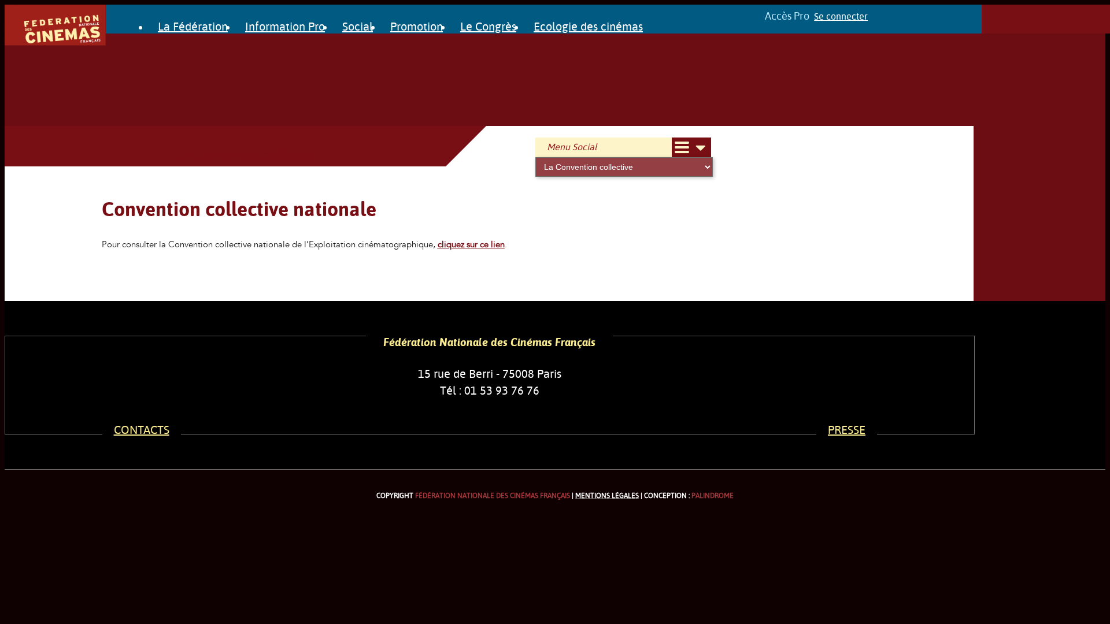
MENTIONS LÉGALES (607, 496)
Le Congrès (488, 26)
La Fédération (193, 26)
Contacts (141, 430)
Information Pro (285, 26)
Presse (846, 430)
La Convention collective (246, 155)
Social (357, 26)
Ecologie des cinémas (588, 26)
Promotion (416, 26)
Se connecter (841, 17)
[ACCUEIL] (55, 43)
